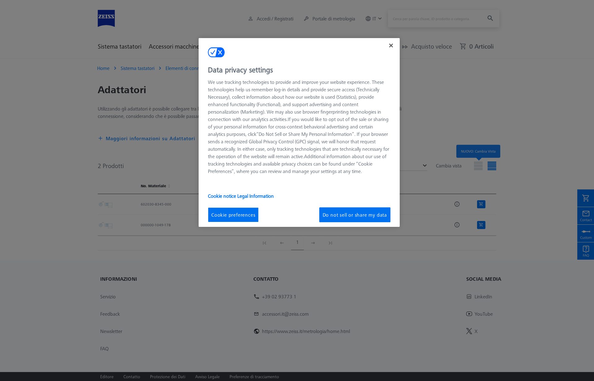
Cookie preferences (233, 214)
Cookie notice (222, 196)
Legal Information (255, 196)
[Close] (391, 45)
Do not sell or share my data (355, 214)
